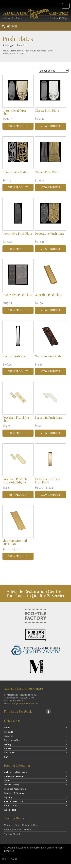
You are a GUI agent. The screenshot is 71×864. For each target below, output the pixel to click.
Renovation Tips (12, 740)
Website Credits (10, 859)
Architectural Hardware (35, 50)
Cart (6, 756)
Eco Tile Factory (11, 784)
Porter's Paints (11, 805)
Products (8, 731)
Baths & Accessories (14, 776)
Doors (7, 780)
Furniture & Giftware (14, 792)
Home (20, 50)
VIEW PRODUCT (18, 126)
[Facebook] (48, 711)
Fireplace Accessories (15, 788)
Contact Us (9, 752)
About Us (8, 735)
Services (8, 748)
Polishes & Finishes (13, 801)
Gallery (7, 744)
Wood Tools (10, 809)
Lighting (8, 797)
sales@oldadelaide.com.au (24, 703)
